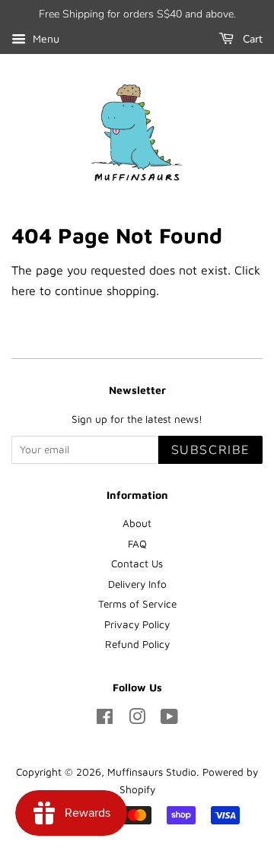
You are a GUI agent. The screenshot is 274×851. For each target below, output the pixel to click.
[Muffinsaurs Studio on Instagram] (137, 719)
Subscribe (210, 450)
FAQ (137, 544)
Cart (251, 39)
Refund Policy (137, 644)
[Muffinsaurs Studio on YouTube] (169, 719)
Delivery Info (137, 584)
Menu (44, 38)
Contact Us (137, 563)
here (23, 290)
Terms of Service (137, 604)
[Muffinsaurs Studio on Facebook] (104, 719)
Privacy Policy (137, 624)
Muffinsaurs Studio (151, 772)
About (137, 523)
